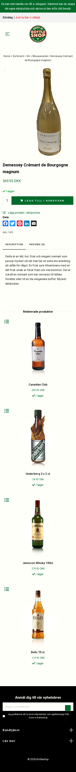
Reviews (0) (37, 244)
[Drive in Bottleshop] (38, 34)
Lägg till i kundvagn (45, 200)
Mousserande (40, 56)
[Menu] (7, 34)
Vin (28, 56)
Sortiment (18, 56)
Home (7, 56)
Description (14, 244)
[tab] (14, 245)
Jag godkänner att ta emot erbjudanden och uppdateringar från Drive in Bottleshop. (38, 716)
